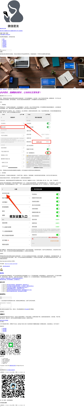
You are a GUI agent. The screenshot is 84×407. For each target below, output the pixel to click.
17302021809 (3, 402)
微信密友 (2, 273)
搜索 (1, 33)
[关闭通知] (0, 56)
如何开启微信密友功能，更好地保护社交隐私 (17, 291)
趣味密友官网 (13, 365)
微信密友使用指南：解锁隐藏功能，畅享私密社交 (18, 284)
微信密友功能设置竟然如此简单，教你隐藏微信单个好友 (19, 289)
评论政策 (27, 309)
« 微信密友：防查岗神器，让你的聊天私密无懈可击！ (11, 278)
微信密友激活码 (6, 266)
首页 (3, 39)
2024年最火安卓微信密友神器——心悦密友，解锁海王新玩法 (20, 286)
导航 (4, 33)
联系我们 (4, 45)
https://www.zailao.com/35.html (11, 263)
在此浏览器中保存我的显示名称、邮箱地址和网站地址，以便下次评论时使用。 (18, 300)
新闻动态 (4, 42)
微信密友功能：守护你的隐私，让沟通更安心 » (10, 279)
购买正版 (2, 320)
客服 (7, 33)
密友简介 (4, 40)
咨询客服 (6, 320)
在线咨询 (13, 369)
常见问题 (4, 44)
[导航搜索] (0, 49)
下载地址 (4, 41)
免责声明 (4, 46)
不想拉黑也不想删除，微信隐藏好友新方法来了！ (18, 287)
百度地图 (4, 328)
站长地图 (4, 329)
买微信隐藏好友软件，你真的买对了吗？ (16, 288)
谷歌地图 (4, 331)
